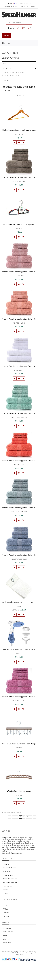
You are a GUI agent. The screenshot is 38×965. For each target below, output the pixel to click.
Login (12, 28)
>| (34, 817)
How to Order (8, 886)
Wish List (6, 939)
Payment (6, 890)
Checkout (32, 6)
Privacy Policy (7, 871)
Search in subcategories (12, 75)
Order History (8, 932)
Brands (5, 905)
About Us (6, 864)
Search (9, 43)
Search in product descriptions (14, 72)
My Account (6, 6)
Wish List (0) (14, 6)
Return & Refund (9, 875)
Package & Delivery (9, 868)
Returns (6, 935)
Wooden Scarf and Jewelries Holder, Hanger (19, 744)
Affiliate (5, 909)
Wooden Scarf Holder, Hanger (19, 791)
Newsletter (7, 943)
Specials (6, 913)
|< (9, 817)
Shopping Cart (24, 6)
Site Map (6, 916)
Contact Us (7, 893)
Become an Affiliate (10, 882)
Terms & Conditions (10, 879)
